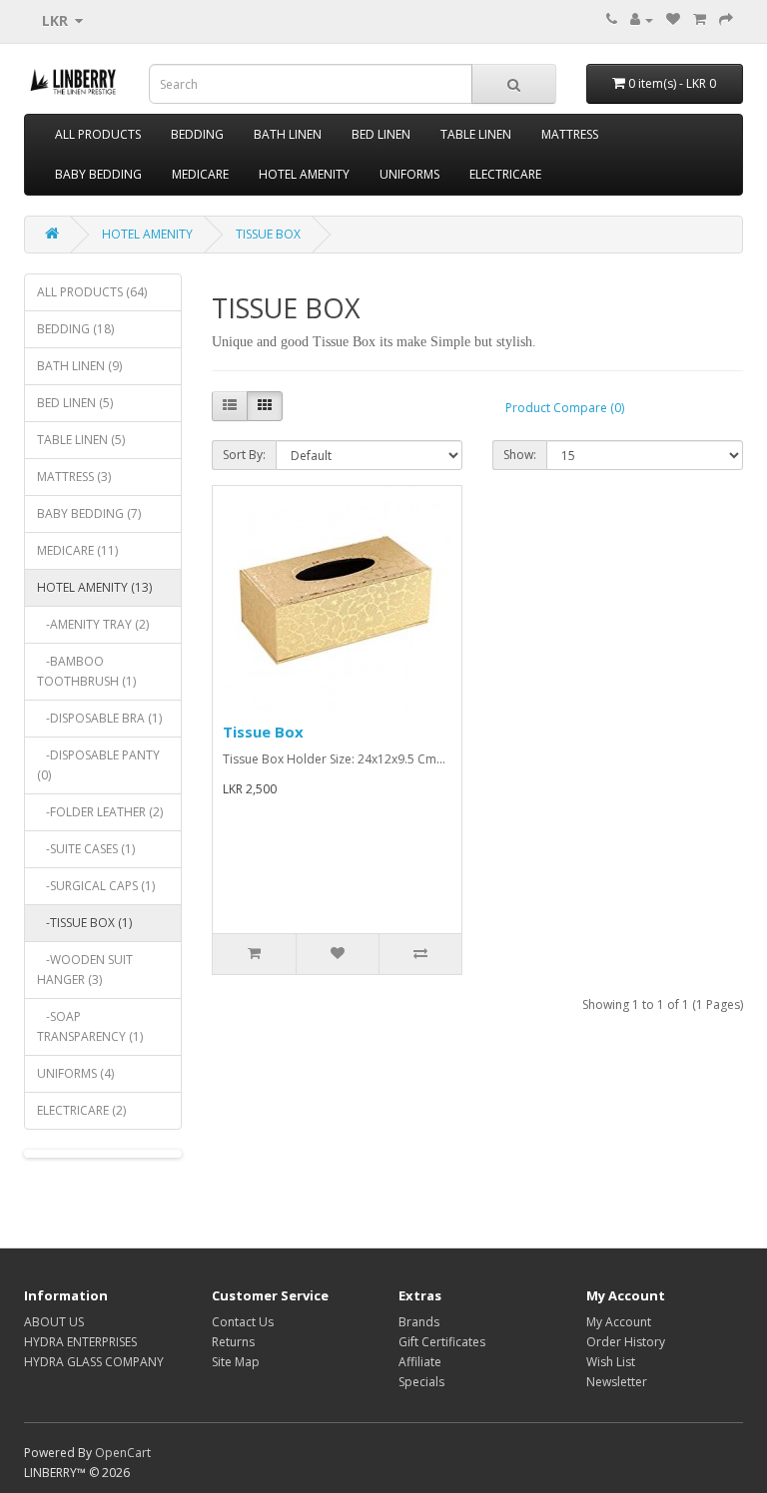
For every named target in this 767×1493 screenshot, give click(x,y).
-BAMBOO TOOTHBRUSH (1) (86, 671)
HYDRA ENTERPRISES (80, 1341)
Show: (519, 454)
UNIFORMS (409, 174)
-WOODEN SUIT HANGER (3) (85, 969)
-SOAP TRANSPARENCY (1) (90, 1026)
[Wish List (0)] (673, 19)
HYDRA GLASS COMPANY (94, 1361)
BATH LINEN (288, 134)
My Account (618, 1321)
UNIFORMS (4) (75, 1073)
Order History (625, 1341)
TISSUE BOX (268, 234)
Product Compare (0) (564, 407)
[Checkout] (726, 19)
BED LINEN (381, 134)
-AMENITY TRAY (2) (93, 624)
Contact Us (243, 1321)
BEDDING (197, 134)
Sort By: (244, 454)
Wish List (610, 1361)
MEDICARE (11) (77, 550)
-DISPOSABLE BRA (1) (99, 718)
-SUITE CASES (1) (86, 848)
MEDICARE (200, 174)
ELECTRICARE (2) (81, 1110)
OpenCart (123, 1452)
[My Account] (641, 19)
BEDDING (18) (75, 328)
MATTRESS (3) (74, 476)
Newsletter (616, 1381)
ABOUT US (54, 1321)
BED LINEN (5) (75, 402)
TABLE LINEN (475, 134)
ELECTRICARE (505, 174)
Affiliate (419, 1361)
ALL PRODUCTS (98, 134)
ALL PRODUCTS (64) (92, 291)
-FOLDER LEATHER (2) (100, 811)
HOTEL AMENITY (304, 174)
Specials (421, 1381)
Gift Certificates (441, 1341)
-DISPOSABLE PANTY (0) (98, 764)
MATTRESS (569, 134)
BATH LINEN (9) (79, 365)
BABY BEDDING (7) (89, 513)
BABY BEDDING (98, 174)
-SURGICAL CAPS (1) (96, 885)
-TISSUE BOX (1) (84, 922)
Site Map (236, 1361)
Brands (418, 1321)
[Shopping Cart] (699, 19)
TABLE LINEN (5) (81, 439)
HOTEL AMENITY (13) (94, 587)
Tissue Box (263, 732)
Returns (233, 1341)
